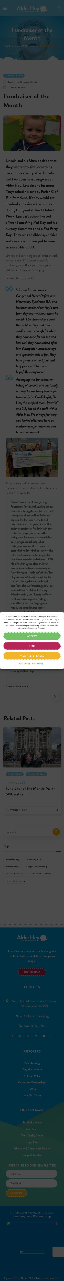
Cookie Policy (24, 663)
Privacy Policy (37, 663)
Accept (32, 636)
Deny (32, 646)
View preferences (32, 656)
